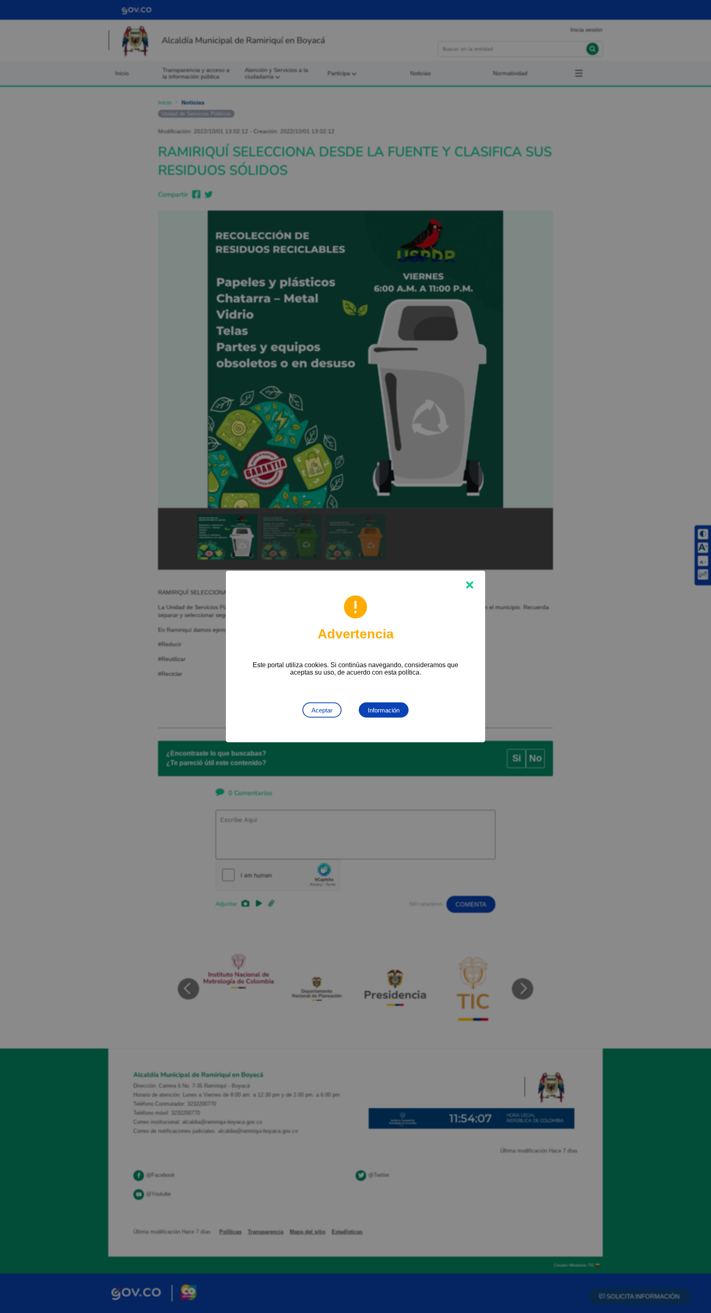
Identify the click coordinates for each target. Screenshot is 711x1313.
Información (384, 710)
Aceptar (321, 710)
